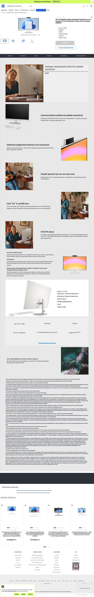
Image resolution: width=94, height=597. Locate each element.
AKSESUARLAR (64, 55)
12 (78, 332)
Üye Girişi (76, 557)
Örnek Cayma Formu (56, 572)
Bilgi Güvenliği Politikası (37, 562)
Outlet (48, 10)
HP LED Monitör (47, 583)
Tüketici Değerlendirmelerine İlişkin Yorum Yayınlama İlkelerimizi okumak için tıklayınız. (34, 490)
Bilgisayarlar (4, 10)
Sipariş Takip (56, 569)
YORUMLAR (49, 55)
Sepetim (56, 562)
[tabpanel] (11, 523)
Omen (30, 581)
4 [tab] (14, 527)
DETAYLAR (10, 55)
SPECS (36, 55)
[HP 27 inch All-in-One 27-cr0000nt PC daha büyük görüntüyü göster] (74, 264)
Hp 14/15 (17, 581)
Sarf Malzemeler (24, 10)
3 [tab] (12, 527)
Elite (55, 581)
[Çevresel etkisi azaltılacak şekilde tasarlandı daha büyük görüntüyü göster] (19, 117)
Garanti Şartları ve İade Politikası (37, 560)
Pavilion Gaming (41, 581)
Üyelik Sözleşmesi (75, 560)
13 (79, 332)
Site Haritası (56, 565)
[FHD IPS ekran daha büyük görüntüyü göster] (19, 235)
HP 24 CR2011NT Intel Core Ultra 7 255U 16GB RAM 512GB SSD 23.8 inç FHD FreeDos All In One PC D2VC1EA (81, 533)
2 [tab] (10, 527)
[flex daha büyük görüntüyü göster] (74, 361)
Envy (52, 581)
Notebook (11, 581)
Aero (71, 581)
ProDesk (75, 581)
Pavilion (35, 581)
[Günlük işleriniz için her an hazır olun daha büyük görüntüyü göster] (19, 176)
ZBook (63, 581)
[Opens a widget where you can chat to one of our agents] (85, 589)
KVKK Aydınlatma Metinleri (37, 555)
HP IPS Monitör (81, 581)
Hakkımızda (56, 557)
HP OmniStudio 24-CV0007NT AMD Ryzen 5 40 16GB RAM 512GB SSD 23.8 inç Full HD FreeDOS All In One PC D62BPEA (35, 534)
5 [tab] (16, 527)
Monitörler (11, 10)
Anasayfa (57, 555)
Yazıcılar (17, 10)
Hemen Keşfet (56, 1)
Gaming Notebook (24, 581)
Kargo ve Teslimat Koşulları (37, 557)
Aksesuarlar (33, 10)
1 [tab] (8, 527)
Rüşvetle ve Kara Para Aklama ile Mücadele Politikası (37, 566)
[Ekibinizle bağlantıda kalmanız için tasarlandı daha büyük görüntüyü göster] (74, 147)
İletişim (56, 560)
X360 (67, 581)
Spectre (48, 581)
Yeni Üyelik (76, 555)
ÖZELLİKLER (23, 55)
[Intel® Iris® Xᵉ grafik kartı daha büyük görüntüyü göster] (74, 205)
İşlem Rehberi (56, 567)
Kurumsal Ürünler (41, 10)
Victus (59, 581)
